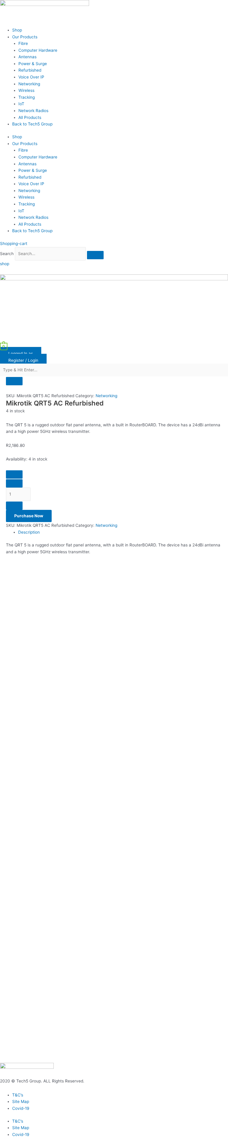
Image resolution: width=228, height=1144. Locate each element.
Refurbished (29, 70)
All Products (29, 117)
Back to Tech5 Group (32, 124)
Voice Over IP (31, 77)
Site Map (20, 1101)
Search (7, 253)
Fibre (23, 43)
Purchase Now (28, 515)
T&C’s (17, 1095)
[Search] (95, 255)
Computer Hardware (37, 50)
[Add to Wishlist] (14, 474)
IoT (21, 103)
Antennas (27, 56)
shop (4, 263)
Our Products (24, 36)
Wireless (26, 90)
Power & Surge (32, 63)
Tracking (26, 97)
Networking (29, 83)
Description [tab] (29, 532)
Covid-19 (20, 1108)
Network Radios (33, 110)
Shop (17, 30)
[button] (114, 339)
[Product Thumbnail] (14, 381)
